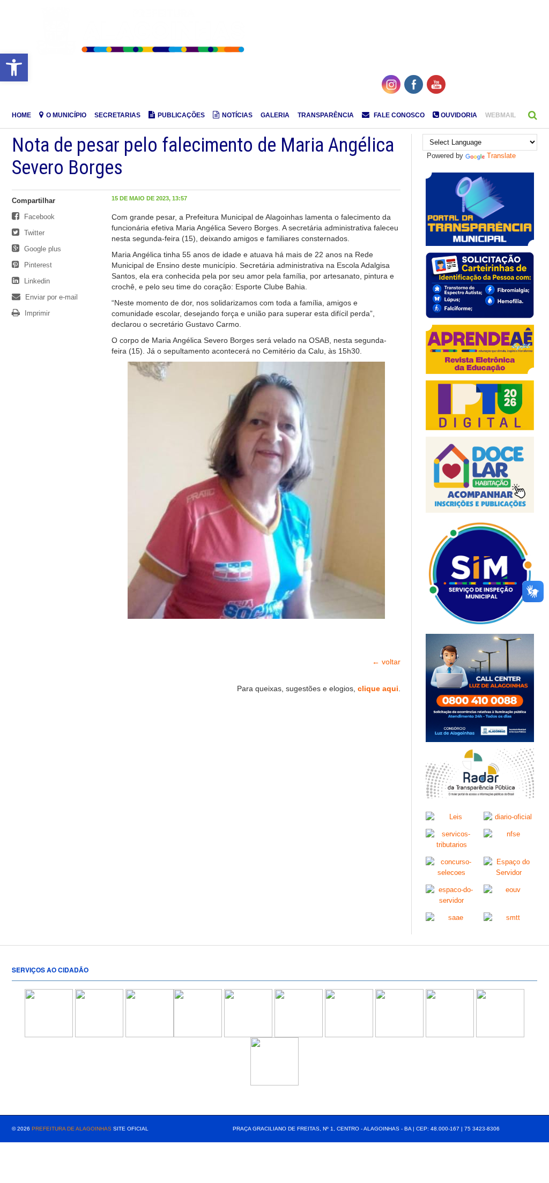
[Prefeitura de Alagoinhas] (142, 31)
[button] (14, 67)
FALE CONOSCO (398, 115)
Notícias (237, 115)
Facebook (38, 217)
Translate (501, 156)
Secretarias (117, 115)
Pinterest (37, 265)
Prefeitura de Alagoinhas (72, 1129)
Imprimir (36, 313)
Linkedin (36, 281)
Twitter (33, 233)
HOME (21, 115)
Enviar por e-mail (50, 297)
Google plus (41, 249)
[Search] (532, 115)
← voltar (386, 661)
